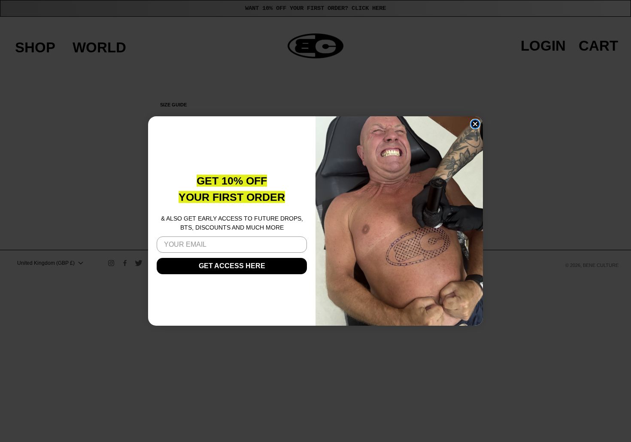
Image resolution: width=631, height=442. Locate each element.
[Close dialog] (475, 124)
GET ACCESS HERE (232, 265)
